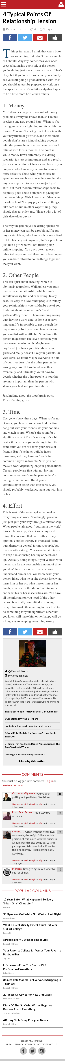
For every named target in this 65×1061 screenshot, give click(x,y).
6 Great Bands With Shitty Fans (21, 718)
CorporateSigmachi (24, 793)
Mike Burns (8, 973)
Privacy (19, 1044)
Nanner (7, 907)
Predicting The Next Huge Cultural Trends (28, 726)
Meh (26, 804)
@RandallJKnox (18, 671)
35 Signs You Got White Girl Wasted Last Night (32, 914)
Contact (30, 1044)
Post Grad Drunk (22, 812)
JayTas (6, 958)
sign (41, 804)
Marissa (17, 868)
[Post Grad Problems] (32, 4)
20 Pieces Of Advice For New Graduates (27, 994)
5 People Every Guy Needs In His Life (25, 939)
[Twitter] (32, 1051)
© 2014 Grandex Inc (31, 1041)
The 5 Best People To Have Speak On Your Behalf (31, 711)
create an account (13, 785)
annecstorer (9, 918)
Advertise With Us (47, 1044)
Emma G (7, 933)
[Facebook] (23, 1051)
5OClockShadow (11, 1013)
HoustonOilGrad (11, 998)
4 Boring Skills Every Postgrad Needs (25, 754)
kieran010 (18, 831)
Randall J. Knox (16, 29)
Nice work (17, 804)
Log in (49, 781)
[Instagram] (41, 1051)
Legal (9, 1044)
